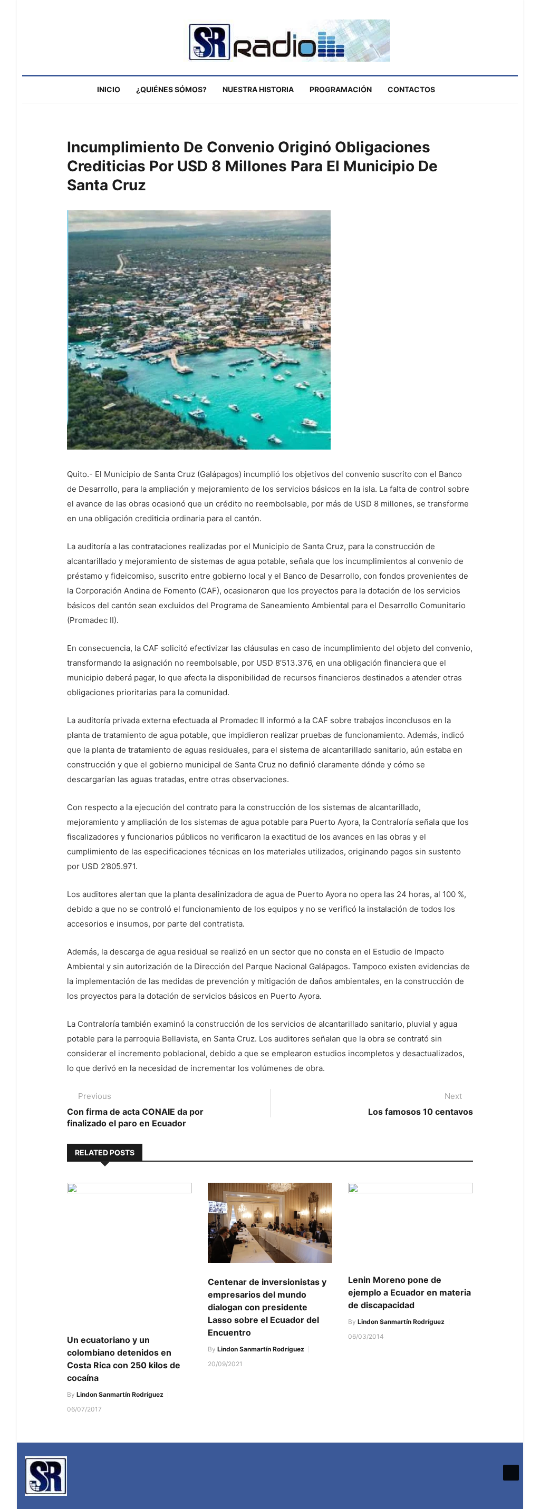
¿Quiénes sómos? (171, 89)
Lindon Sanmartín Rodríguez (119, 1394)
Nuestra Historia (258, 89)
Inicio (108, 89)
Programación (341, 89)
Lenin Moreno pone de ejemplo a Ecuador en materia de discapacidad (409, 1292)
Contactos (411, 89)
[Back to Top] (511, 1473)
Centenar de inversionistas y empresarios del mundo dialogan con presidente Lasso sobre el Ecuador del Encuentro (267, 1307)
